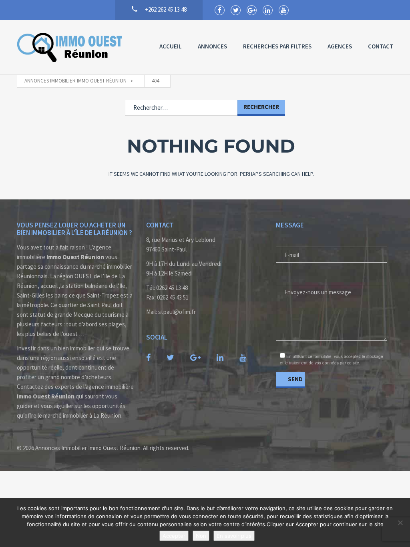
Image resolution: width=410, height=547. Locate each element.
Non (201, 536)
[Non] (400, 523)
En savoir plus (234, 536)
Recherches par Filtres (277, 46)
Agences (340, 46)
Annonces (212, 46)
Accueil (170, 46)
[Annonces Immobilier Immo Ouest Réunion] (70, 47)
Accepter (174, 536)
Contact (380, 46)
